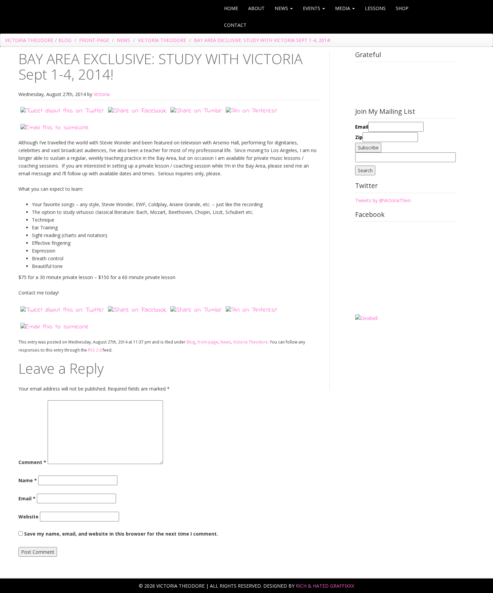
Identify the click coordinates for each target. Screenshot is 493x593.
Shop (402, 8)
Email (27, 498)
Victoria (102, 94)
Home (231, 8)
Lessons (375, 8)
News (282, 8)
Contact (235, 25)
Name (27, 480)
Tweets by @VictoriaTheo (383, 200)
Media (343, 8)
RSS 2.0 (95, 350)
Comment (32, 462)
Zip (359, 137)
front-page (94, 40)
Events (312, 8)
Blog (64, 40)
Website (28, 516)
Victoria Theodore (29, 40)
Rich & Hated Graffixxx (325, 586)
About (256, 8)
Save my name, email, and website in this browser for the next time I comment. (121, 534)
